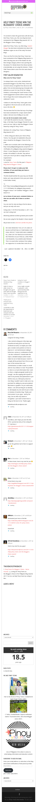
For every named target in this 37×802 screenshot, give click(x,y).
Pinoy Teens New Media (16, 799)
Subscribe (8, 770)
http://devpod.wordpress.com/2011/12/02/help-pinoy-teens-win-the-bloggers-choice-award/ (20, 552)
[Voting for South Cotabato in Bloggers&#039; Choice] (25, 288)
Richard (10, 441)
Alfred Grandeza (13, 541)
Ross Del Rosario (13, 332)
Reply (30, 411)
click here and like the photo (24, 222)
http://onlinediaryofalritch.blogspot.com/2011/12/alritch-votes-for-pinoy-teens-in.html (20, 523)
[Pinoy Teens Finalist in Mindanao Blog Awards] (11, 288)
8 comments (29, 27)
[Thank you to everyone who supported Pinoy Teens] (11, 309)
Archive (17, 789)
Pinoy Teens (13, 162)
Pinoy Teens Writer (10, 27)
